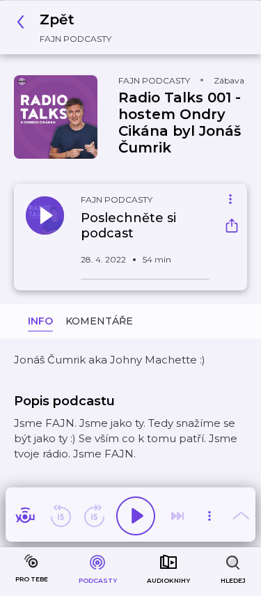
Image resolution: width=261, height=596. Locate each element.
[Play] (135, 516)
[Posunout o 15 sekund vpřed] (94, 516)
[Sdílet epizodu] (232, 227)
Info (40, 321)
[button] (68, 27)
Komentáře (99, 321)
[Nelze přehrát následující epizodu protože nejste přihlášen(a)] (177, 516)
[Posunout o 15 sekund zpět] (60, 516)
